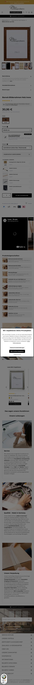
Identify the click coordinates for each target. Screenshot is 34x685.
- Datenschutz (17, 354)
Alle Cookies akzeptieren (17, 351)
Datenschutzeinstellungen (17, 347)
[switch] (4, 682)
